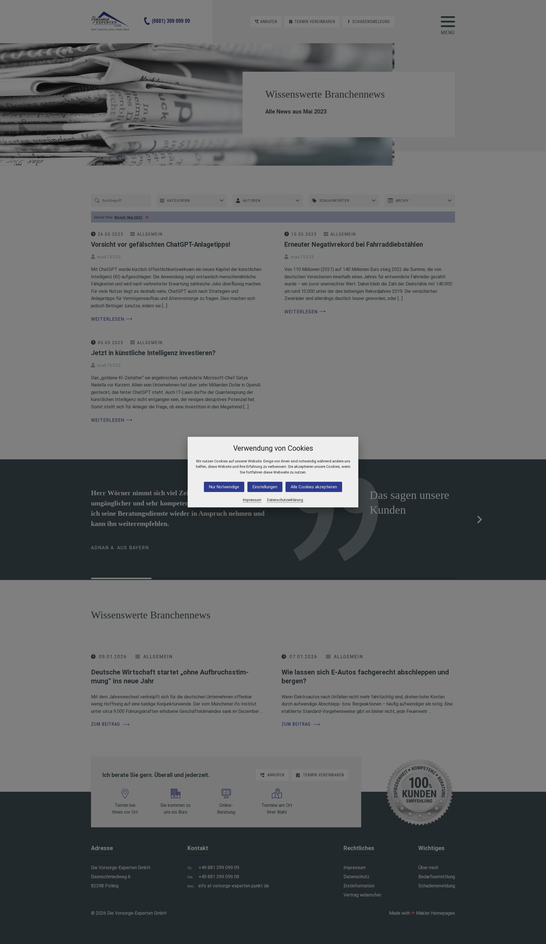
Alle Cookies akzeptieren (314, 487)
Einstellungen (265, 487)
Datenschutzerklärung (285, 500)
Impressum (252, 500)
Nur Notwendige (224, 487)
